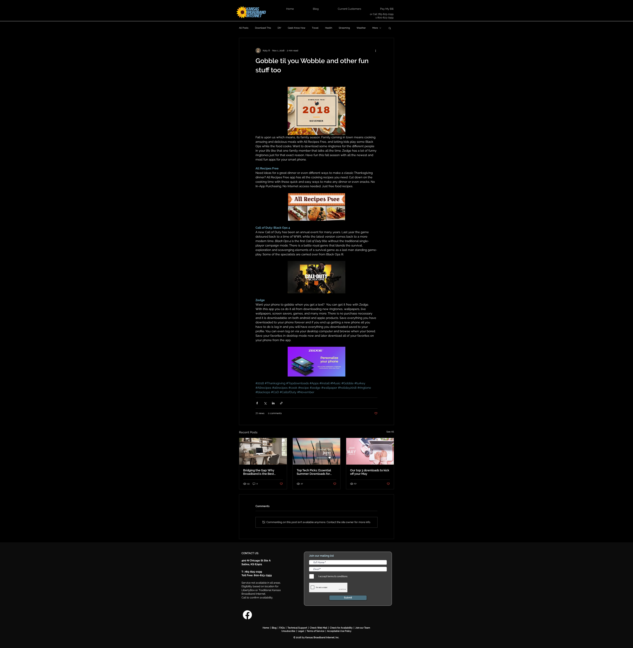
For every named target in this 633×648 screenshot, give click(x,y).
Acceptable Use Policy (339, 631)
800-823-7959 (263, 575)
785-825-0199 (385, 14)
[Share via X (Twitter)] (265, 403)
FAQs (282, 627)
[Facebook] (247, 615)
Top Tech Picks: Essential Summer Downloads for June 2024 (314, 472)
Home (266, 627)
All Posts (243, 28)
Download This (263, 28)
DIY (279, 28)
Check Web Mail (318, 627)
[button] (389, 28)
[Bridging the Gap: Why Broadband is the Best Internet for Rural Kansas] (263, 451)
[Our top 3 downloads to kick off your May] (370, 451)
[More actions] (375, 51)
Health (328, 28)
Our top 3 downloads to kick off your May (369, 472)
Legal (301, 631)
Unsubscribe (288, 631)
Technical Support (297, 627)
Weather (361, 28)
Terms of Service (315, 631)
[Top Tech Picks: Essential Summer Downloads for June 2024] (316, 451)
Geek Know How (296, 28)
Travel (315, 28)
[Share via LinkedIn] (273, 403)
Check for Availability (341, 627)
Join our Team (362, 627)
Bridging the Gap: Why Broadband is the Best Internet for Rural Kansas (260, 472)
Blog (275, 627)
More (375, 28)
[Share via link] (281, 403)
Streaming (344, 28)
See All (390, 431)
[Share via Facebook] (257, 403)
